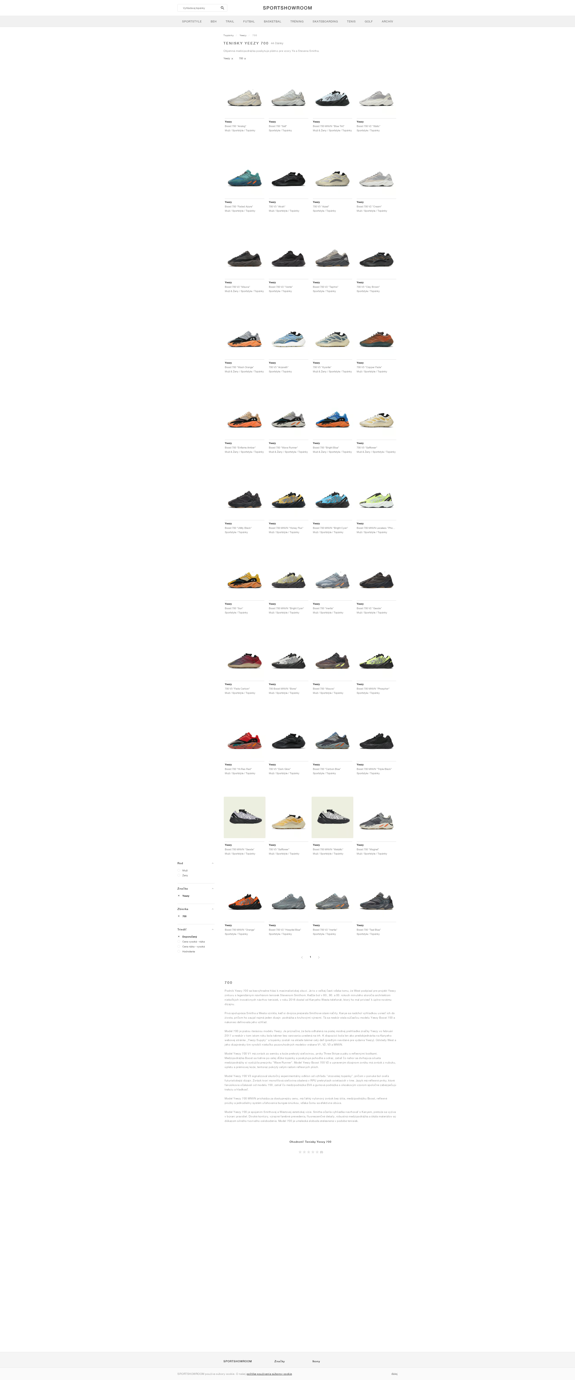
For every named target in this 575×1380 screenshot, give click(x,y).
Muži (185, 870)
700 (184, 916)
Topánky (228, 35)
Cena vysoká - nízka (193, 941)
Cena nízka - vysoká (193, 946)
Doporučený (189, 936)
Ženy (185, 875)
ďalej (394, 1374)
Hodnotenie (188, 951)
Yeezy (185, 895)
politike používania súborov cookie (269, 1374)
